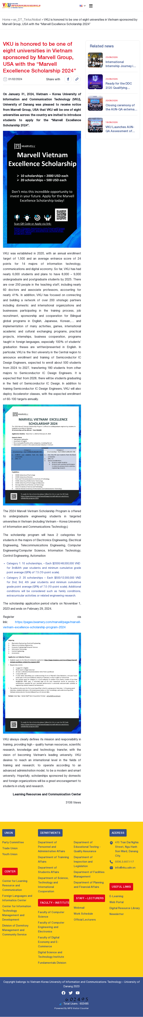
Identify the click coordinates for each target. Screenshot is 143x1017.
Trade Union (10, 848)
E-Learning (116, 896)
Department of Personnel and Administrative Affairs (51, 847)
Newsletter (116, 914)
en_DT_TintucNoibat (27, 19)
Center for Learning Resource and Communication (14, 885)
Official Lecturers (85, 919)
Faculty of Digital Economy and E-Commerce (48, 942)
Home (6, 19)
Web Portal (116, 902)
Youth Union (9, 854)
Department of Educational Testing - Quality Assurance (87, 847)
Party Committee (13, 842)
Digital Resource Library (124, 908)
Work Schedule (83, 913)
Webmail (79, 907)
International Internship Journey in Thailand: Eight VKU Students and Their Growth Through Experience (120, 64)
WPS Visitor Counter (78, 1008)
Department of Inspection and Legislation (83, 862)
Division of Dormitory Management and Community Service (15, 930)
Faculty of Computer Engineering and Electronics (51, 927)
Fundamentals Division (52, 962)
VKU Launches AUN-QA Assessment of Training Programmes (121, 129)
